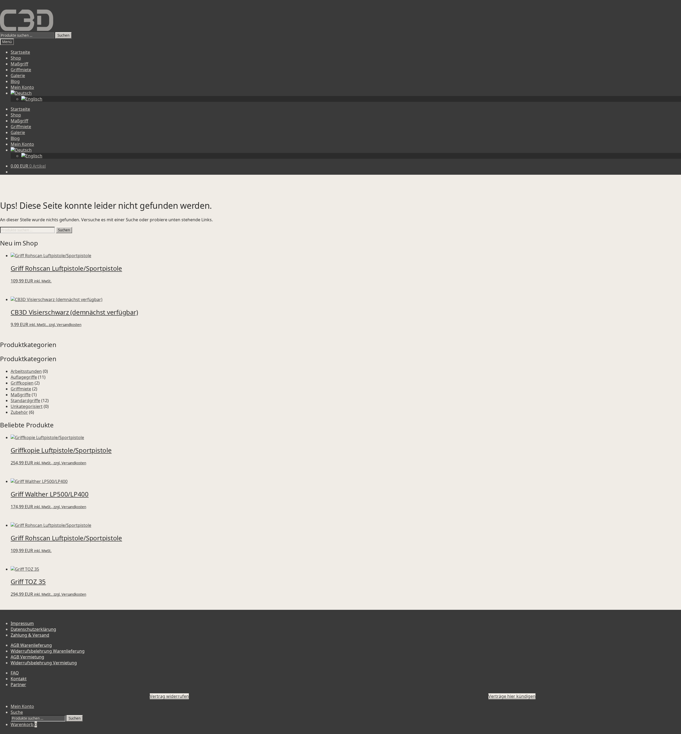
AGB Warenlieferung (31, 645)
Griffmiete (21, 70)
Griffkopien (22, 383)
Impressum (22, 623)
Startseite (20, 52)
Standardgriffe (25, 400)
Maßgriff (19, 64)
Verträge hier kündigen (511, 696)
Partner (18, 684)
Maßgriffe (21, 395)
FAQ (15, 673)
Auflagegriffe (24, 377)
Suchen (63, 35)
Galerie (18, 75)
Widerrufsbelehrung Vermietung (44, 663)
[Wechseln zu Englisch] (31, 99)
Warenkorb (24, 724)
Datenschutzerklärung (33, 629)
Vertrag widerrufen (169, 696)
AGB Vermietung (27, 657)
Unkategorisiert (27, 406)
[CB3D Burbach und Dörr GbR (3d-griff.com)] (26, 20)
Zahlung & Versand (30, 635)
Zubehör (19, 412)
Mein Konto (22, 87)
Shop (16, 58)
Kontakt (19, 679)
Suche (17, 712)
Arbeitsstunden (26, 371)
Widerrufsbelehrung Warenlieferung (48, 651)
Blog (15, 81)
